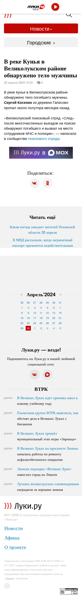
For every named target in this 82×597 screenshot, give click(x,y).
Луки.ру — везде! (41, 349)
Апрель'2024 (41, 294)
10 (34, 313)
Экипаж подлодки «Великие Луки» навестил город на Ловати (44, 471)
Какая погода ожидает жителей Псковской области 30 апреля (42, 229)
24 (34, 323)
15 (21, 318)
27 (34, 302)
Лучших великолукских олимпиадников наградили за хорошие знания (48, 486)
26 (28, 302)
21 (60, 318)
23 (28, 323)
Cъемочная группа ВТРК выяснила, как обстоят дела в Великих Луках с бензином (47, 418)
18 (41, 318)
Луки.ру (10, 578)
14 (60, 313)
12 (47, 313)
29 (47, 302)
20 (53, 318)
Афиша (12, 537)
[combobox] (41, 42)
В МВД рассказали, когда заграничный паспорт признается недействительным (42, 242)
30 (53, 302)
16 (28, 318)
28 (41, 302)
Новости (39, 28)
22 (21, 323)
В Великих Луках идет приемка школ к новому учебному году (47, 400)
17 (34, 318)
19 (47, 318)
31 (60, 302)
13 (53, 313)
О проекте (15, 546)
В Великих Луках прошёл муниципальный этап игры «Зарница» (46, 436)
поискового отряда (44, 138)
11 (41, 313)
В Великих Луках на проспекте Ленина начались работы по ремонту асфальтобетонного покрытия (47, 454)
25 (21, 302)
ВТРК (41, 388)
